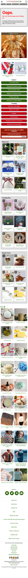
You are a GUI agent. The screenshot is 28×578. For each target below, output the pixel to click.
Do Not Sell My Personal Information (14, 519)
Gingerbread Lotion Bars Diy (7, 357)
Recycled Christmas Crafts (14, 86)
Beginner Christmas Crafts (14, 93)
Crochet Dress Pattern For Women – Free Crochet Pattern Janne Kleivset (20, 464)
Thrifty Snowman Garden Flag (20, 229)
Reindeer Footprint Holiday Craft (20, 174)
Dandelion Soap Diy (20, 299)
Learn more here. (14, 564)
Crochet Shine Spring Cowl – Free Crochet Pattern (20, 445)
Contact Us (14, 508)
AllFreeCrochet (14, 547)
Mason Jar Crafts (14, 110)
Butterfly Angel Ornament (8, 268)
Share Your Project (14, 538)
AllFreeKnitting (14, 549)
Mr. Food (14, 550)
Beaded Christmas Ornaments (14, 120)
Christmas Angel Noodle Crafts (20, 190)
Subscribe (14, 527)
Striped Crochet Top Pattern (7, 482)
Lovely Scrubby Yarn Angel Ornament (8, 213)
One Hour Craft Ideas (14, 106)
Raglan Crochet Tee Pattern (21, 482)
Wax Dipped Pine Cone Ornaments (8, 284)
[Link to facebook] (7, 493)
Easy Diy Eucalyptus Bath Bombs (7, 323)
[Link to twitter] (12, 493)
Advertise (14, 504)
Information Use (17, 134)
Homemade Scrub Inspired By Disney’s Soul (20, 376)
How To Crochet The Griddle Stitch (7, 427)
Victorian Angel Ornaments (8, 245)
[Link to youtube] (21, 493)
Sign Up (23, 136)
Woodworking (14, 117)
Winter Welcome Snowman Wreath (20, 245)
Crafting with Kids (14, 97)
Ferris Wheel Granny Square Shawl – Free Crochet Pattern (7, 445)
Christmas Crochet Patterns (14, 100)
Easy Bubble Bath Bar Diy (20, 393)
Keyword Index (14, 515)
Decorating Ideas (14, 82)
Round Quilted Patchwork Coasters (7, 76)
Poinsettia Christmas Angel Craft (14, 59)
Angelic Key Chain (8, 299)
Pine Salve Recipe (7, 410)
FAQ (14, 512)
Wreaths (14, 113)
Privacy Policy (10, 134)
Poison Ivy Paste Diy (20, 322)
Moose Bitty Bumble (20, 267)
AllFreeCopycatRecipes (14, 554)
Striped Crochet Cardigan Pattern (7, 464)
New (2, 307)
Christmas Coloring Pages (14, 124)
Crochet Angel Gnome (20, 75)
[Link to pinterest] (17, 493)
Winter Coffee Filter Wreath (20, 213)
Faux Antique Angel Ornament (20, 284)
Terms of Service (14, 531)
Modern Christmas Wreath (8, 229)
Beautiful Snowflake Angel (8, 174)
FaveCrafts (14, 545)
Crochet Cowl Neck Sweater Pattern (21, 427)
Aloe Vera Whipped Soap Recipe (20, 358)
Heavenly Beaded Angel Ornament (8, 157)
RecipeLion (14, 552)
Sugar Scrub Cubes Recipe (20, 410)
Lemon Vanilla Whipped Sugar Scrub (7, 376)
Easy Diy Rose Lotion (7, 393)
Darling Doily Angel (8, 189)
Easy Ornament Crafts (14, 90)
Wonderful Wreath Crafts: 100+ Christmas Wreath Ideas (20, 157)
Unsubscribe (14, 534)
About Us (14, 500)
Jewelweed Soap (7, 340)
